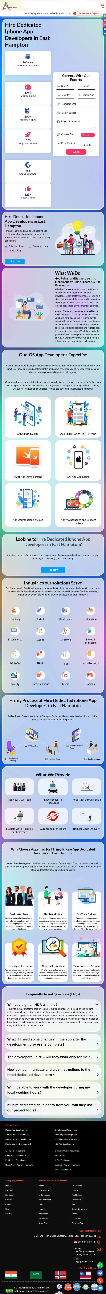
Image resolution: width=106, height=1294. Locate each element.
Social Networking (79, 1209)
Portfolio (9, 1190)
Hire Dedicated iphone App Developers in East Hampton (57, 541)
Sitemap (9, 1214)
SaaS (74, 1204)
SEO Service (60, 1155)
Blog (7, 1209)
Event (41, 1204)
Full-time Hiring (16, 246)
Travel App (76, 1218)
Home (8, 1186)
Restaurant (76, 1200)
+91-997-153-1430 (86, 1242)
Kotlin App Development (15, 1155)
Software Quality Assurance (67, 1151)
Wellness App (77, 1223)
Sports (74, 1214)
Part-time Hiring (40, 246)
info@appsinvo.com (38, 13)
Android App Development (16, 1134)
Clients (8, 1204)
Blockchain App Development (18, 1144)
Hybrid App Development (66, 1139)
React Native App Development (19, 1165)
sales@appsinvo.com (60, 13)
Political (75, 1190)
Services (9, 1195)
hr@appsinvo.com (84, 1261)
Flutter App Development (66, 1134)
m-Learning (44, 1218)
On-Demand (77, 1186)
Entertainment (45, 1200)
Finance (42, 1209)
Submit (75, 152)
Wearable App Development (67, 1165)
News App (43, 1223)
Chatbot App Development (66, 1130)
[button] (100, 1288)
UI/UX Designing (62, 1160)
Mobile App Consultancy (15, 1160)
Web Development (63, 1169)
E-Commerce (44, 1195)
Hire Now (15, 261)
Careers (8, 1200)
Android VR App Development (18, 1139)
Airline (41, 1186)
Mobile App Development (16, 1130)
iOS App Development (64, 1144)
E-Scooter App (45, 1190)
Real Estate (77, 1195)
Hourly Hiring (15, 250)
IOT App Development (15, 1151)
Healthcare (43, 1214)
